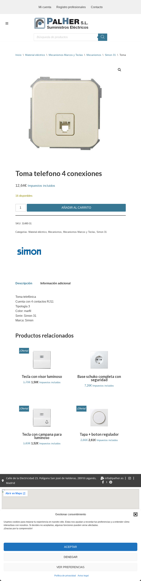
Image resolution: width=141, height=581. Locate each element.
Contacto (97, 7)
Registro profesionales (71, 7)
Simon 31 (110, 54)
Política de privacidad (65, 575)
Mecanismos (93, 54)
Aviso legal (83, 575)
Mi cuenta (45, 7)
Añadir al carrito (76, 207)
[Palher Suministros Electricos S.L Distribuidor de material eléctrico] (61, 23)
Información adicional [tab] (55, 283)
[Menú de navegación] (7, 23)
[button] (135, 514)
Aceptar (70, 546)
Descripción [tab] (23, 283)
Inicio (18, 54)
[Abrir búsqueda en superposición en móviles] (70, 37)
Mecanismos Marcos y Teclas (66, 54)
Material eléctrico (35, 54)
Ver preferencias (70, 567)
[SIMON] (29, 251)
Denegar (70, 557)
